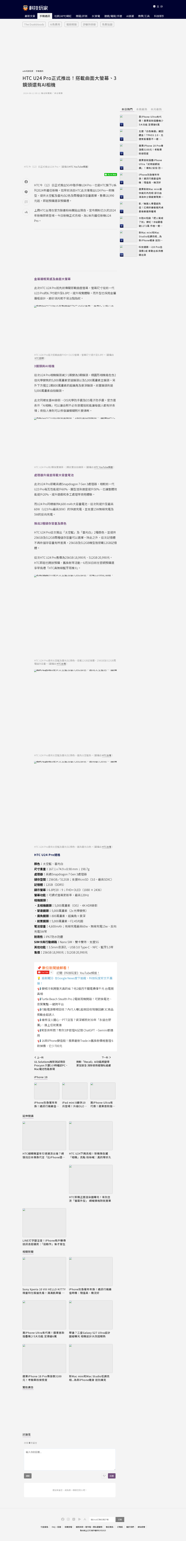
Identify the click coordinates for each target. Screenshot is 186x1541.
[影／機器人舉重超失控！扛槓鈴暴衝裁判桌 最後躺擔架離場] (128, 207)
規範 (28, 1475)
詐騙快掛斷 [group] (89, 24)
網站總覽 (141, 1527)
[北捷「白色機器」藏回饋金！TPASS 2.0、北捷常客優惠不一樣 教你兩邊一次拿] (128, 135)
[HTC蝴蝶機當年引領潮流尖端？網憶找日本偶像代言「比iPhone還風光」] (44, 1135)
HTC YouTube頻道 (78, 166)
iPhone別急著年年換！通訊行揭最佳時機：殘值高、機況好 (46, 1104)
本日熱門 (127, 109)
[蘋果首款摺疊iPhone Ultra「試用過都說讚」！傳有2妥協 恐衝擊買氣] (128, 164)
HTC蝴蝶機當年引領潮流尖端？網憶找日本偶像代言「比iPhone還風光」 (44, 1155)
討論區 (27, 1434)
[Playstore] (79, 1519)
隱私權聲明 (97, 1527)
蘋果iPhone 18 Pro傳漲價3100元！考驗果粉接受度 (42, 1378)
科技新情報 (160, 16)
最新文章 (30, 16)
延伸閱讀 (28, 1116)
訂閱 (120, 1519)
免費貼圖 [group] (107, 24)
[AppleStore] (84, 1519)
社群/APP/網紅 (62, 16)
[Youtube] (154, 7)
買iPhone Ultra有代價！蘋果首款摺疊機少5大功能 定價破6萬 (102, 1104)
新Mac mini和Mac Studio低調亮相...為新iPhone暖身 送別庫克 (89, 1378)
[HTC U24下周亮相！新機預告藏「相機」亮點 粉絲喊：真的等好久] (91, 1135)
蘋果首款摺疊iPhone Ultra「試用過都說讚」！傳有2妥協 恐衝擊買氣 (151, 164)
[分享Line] (26, 192)
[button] (158, 7)
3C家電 (96, 16)
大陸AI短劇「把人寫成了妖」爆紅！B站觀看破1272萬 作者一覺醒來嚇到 (151, 222)
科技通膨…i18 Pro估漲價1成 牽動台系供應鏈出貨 (151, 250)
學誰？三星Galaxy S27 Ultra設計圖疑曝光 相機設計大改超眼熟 (89, 1334)
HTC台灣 (61, 663)
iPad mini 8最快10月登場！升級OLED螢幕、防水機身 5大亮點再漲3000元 (74, 1104)
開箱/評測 (81, 16)
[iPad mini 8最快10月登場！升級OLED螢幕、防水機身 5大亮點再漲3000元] (74, 1090)
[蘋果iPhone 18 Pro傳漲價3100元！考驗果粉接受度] (44, 1358)
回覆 (112, 1475)
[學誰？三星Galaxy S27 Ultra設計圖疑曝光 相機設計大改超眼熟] (91, 1314)
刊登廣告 (44, 1527)
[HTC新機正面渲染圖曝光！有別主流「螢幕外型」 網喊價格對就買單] (91, 1179)
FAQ (53, 1527)
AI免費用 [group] (55, 24)
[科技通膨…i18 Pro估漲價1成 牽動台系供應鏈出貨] (128, 251)
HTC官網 (39, 358)
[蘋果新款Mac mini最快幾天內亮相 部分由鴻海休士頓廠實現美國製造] (128, 193)
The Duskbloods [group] (34, 24)
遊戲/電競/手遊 (113, 16)
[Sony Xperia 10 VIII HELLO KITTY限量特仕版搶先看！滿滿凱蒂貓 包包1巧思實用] (44, 1271)
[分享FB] (26, 181)
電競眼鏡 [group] (71, 24)
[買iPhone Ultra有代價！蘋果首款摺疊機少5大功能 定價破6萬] (103, 1090)
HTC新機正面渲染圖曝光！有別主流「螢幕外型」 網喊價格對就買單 (90, 1198)
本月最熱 (156, 109)
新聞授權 (68, 1527)
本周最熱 (141, 109)
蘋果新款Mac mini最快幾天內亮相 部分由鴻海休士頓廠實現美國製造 (151, 193)
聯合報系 (109, 1527)
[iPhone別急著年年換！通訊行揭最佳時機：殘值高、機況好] (46, 1090)
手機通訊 (45, 16)
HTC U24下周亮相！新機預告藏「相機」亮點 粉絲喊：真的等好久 (90, 1155)
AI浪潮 (130, 16)
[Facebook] (62, 1519)
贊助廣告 (28, 1387)
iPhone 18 (41, 1077)
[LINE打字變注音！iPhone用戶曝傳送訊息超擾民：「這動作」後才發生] (44, 1222)
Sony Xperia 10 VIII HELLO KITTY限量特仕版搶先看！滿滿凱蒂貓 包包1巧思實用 (44, 1291)
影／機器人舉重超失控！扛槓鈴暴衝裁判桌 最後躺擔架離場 (151, 207)
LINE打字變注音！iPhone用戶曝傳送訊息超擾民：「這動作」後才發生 (44, 1242)
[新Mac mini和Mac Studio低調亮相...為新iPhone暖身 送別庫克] (91, 1358)
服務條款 (79, 1527)
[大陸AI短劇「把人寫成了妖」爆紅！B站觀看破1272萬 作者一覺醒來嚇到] (128, 222)
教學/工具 (144, 16)
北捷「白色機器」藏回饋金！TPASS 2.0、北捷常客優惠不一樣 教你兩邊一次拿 (151, 135)
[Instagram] (68, 1519)
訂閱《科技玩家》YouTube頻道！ (78, 973)
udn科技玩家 (28, 71)
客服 (59, 1527)
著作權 (88, 1527)
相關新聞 (28, 1251)
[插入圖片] (104, 1475)
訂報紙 (120, 1527)
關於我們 (130, 1527)
